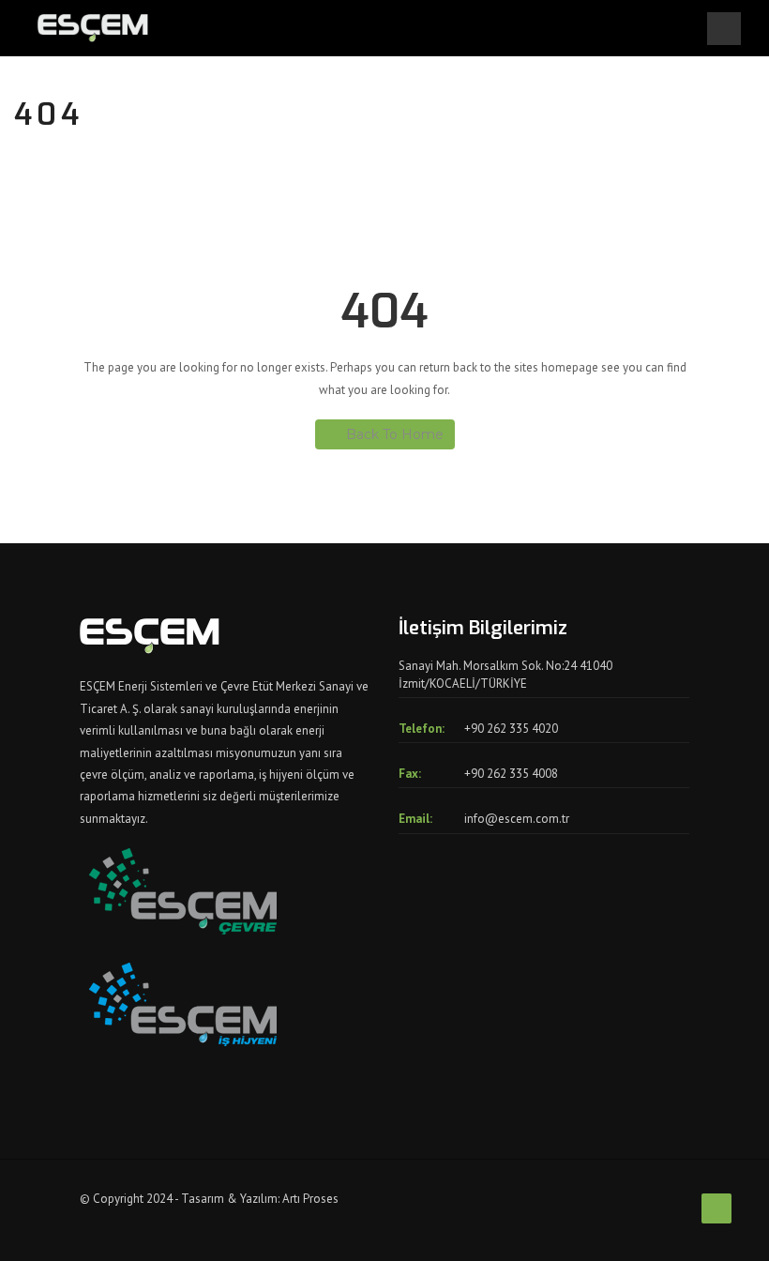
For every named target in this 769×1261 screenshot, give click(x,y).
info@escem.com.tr (516, 819)
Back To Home (395, 434)
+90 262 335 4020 (511, 729)
